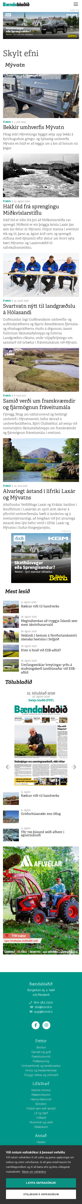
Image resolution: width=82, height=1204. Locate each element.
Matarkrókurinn (41, 1094)
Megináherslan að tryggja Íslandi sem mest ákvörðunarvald (49, 623)
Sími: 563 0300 (43, 1002)
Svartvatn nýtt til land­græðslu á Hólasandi (39, 309)
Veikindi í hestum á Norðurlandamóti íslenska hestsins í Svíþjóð (49, 637)
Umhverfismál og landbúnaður (41, 1065)
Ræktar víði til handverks (40, 606)
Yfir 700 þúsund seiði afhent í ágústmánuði (42, 833)
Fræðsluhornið (41, 1056)
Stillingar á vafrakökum (41, 1194)
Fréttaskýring (41, 1061)
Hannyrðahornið (41, 1099)
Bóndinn (41, 1104)
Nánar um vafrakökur (34, 1171)
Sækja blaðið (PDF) (41, 700)
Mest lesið (17, 591)
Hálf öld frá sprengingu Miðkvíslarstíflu (31, 209)
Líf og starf (41, 1113)
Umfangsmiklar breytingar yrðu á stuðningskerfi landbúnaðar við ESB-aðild (48, 669)
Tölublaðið (18, 681)
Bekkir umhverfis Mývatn (33, 127)
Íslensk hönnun (41, 1090)
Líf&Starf (40, 1083)
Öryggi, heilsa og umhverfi (41, 1075)
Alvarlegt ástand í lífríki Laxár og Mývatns (39, 494)
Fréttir (7, 122)
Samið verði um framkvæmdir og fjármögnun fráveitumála (39, 403)
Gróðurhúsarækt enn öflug (41, 814)
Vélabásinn (41, 1127)
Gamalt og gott (41, 1052)
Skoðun (41, 1047)
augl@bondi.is (43, 1011)
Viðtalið (41, 1117)
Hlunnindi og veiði (41, 1122)
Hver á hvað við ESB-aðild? (41, 650)
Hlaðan (41, 1142)
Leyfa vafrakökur (41, 1182)
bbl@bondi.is (43, 1007)
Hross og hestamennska (41, 1070)
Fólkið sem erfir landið (41, 1108)
